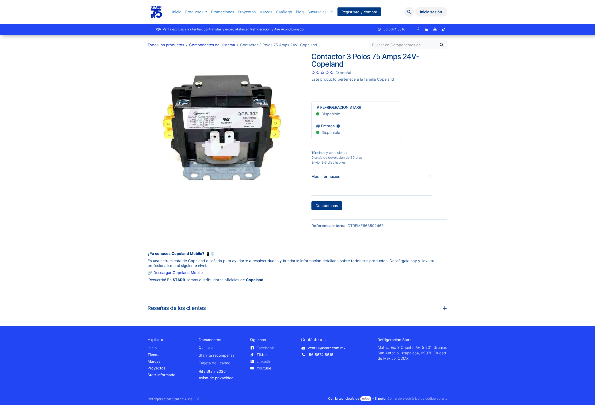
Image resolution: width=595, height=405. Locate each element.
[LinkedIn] (426, 29)
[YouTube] (435, 29)
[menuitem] (176, 12)
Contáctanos (326, 205)
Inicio (152, 348)
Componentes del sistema (212, 45)
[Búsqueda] (441, 44)
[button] (409, 12)
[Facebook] (418, 29)
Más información (325, 176)
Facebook (265, 348)
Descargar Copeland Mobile (178, 272)
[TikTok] (443, 29)
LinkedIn (264, 361)
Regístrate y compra (359, 12)
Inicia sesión (431, 12)
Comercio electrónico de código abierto (417, 398)
